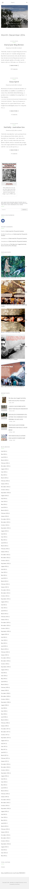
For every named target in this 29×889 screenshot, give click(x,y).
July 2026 (3, 451)
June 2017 (3, 746)
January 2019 (4, 690)
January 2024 (4, 516)
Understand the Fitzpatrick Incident (15, 231)
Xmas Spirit (14, 82)
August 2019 (4, 669)
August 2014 (4, 847)
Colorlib (25, 882)
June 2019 (3, 675)
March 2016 (4, 790)
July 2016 (3, 779)
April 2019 (3, 681)
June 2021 (3, 607)
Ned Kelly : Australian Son (14, 127)
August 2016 (4, 776)
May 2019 (3, 678)
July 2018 (3, 708)
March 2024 (4, 510)
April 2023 (3, 542)
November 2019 (5, 661)
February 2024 (4, 513)
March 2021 (4, 613)
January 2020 (4, 655)
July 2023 (3, 534)
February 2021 (4, 616)
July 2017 (3, 743)
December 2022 (5, 554)
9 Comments (14, 153)
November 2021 (5, 593)
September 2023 (5, 528)
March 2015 (4, 826)
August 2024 (4, 495)
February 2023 (4, 548)
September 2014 (5, 844)
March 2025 (4, 478)
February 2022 (4, 584)
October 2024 (4, 489)
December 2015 (5, 799)
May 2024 (3, 504)
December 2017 (5, 728)
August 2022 (4, 566)
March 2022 (4, 581)
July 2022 (3, 569)
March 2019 (4, 684)
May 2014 (3, 855)
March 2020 (4, 649)
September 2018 (5, 702)
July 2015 (3, 814)
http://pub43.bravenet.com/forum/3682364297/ (13, 873)
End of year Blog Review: (14, 45)
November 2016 (5, 767)
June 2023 (3, 537)
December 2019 (5, 658)
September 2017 (5, 737)
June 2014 (3, 852)
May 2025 (3, 475)
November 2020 (5, 625)
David (20, 48)
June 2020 (3, 640)
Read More (14, 65)
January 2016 (4, 796)
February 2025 (4, 480)
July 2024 (3, 498)
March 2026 (4, 460)
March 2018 (4, 720)
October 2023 (4, 525)
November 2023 (5, 522)
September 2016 (5, 773)
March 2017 (4, 755)
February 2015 (4, 829)
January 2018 (4, 725)
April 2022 (3, 578)
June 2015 (3, 817)
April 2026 (3, 457)
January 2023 (4, 551)
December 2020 (5, 622)
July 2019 (3, 672)
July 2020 (3, 637)
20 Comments (14, 69)
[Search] (27, 2)
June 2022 (3, 572)
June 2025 (3, 472)
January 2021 (4, 619)
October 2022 (4, 560)
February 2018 (4, 723)
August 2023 (4, 531)
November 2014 (5, 838)
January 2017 (4, 761)
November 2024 (5, 486)
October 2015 (4, 805)
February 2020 (4, 652)
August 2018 (4, 705)
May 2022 (3, 575)
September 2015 (5, 808)
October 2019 (4, 663)
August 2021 (4, 602)
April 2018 (3, 717)
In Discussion (14, 41)
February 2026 (4, 463)
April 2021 (3, 610)
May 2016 (3, 785)
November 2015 (5, 802)
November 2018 (5, 696)
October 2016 (4, 770)
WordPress (17, 884)
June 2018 (3, 711)
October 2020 (4, 628)
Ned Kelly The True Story (14, 18)
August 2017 (4, 740)
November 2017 (5, 731)
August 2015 (4, 811)
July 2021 (3, 604)
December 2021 (5, 590)
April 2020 (3, 646)
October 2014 (4, 841)
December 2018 (5, 693)
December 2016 (5, 764)
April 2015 (3, 823)
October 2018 (4, 699)
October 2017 (4, 734)
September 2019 (5, 666)
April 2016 (3, 787)
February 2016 (4, 793)
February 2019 (4, 687)
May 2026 (3, 454)
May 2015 (3, 820)
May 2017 (3, 749)
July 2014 (3, 849)
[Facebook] (3, 221)
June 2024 (3, 501)
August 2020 (4, 634)
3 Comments (14, 114)
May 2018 (3, 714)
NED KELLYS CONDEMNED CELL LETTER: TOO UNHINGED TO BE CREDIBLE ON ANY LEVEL (18, 417)
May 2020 (3, 643)
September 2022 (5, 563)
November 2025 (5, 466)
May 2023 (3, 540)
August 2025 (4, 469)
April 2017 (3, 752)
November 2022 (5, 557)
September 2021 (5, 599)
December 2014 (5, 835)
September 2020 (5, 631)
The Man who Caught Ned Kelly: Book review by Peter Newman (13, 245)
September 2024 (5, 492)
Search (24, 209)
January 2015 (4, 832)
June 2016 (3, 782)
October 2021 (4, 596)
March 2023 (4, 545)
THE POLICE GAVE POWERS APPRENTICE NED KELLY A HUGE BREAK (18, 427)
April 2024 (3, 507)
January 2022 (4, 587)
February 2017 (4, 758)
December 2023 (5, 519)
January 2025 (4, 483)
